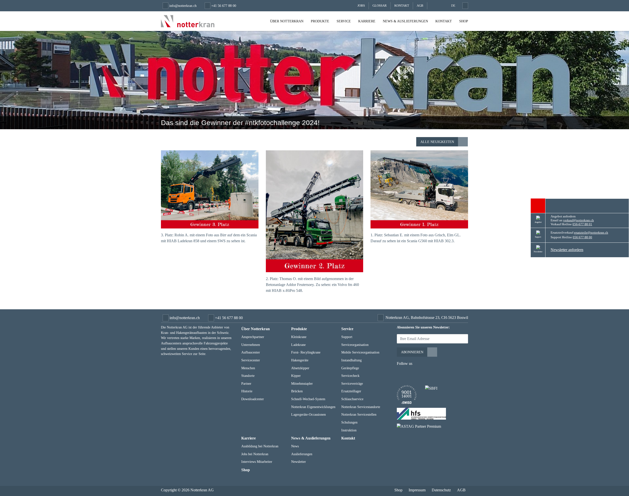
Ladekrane (298, 345)
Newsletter (298, 462)
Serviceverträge (352, 383)
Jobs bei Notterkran (254, 454)
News (295, 446)
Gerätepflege (350, 368)
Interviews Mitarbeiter (256, 462)
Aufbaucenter (250, 352)
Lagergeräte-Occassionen (308, 414)
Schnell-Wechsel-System (308, 399)
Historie (246, 391)
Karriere (366, 21)
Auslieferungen (301, 454)
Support (346, 337)
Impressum (417, 490)
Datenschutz (441, 490)
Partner (246, 383)
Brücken (297, 391)
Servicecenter (250, 360)
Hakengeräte (299, 360)
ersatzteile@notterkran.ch (591, 232)
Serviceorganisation (355, 345)
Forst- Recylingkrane (305, 352)
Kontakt (401, 5)
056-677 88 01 (582, 224)
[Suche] (464, 5)
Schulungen (349, 422)
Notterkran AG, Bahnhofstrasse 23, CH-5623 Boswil (427, 317)
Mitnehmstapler (302, 383)
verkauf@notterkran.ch (578, 220)
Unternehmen (250, 345)
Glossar (379, 5)
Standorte (248, 376)
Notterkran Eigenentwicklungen (313, 407)
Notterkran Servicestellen (358, 414)
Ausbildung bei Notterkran (259, 446)
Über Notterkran (286, 21)
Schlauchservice (352, 399)
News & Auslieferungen (405, 21)
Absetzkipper (300, 368)
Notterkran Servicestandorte (360, 407)
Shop (463, 21)
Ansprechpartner (252, 337)
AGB (420, 5)
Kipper (296, 376)
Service (344, 21)
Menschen (248, 368)
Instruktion (349, 430)
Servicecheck (350, 376)
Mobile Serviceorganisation (360, 352)
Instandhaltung (351, 360)
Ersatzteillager (351, 391)
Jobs (361, 5)
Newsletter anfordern (567, 250)
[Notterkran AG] (187, 21)
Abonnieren (412, 352)
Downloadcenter (252, 399)
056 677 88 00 (582, 237)
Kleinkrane (298, 337)
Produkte (320, 21)
